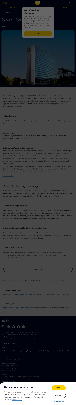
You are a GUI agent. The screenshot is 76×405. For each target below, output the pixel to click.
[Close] (71, 386)
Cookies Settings (59, 401)
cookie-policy (17, 400)
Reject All (59, 395)
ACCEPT (58, 388)
